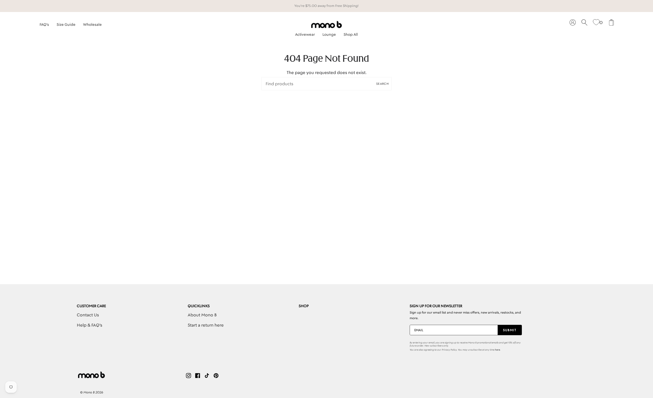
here (497, 349)
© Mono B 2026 (91, 392)
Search (382, 83)
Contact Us (88, 314)
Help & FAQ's (89, 325)
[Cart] (611, 22)
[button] (305, 33)
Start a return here (206, 325)
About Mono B (202, 314)
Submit (510, 330)
